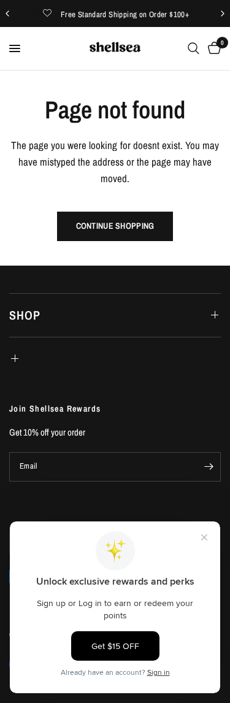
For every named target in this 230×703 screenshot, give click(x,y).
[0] (212, 48)
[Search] (193, 48)
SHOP (24, 315)
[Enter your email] (208, 467)
